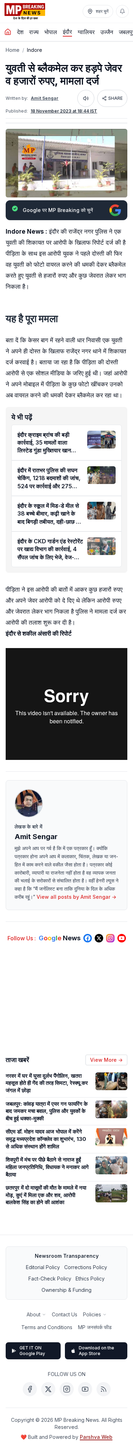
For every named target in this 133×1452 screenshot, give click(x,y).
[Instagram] (67, 1389)
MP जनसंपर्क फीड (95, 1327)
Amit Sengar (45, 98)
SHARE (115, 98)
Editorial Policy (43, 1267)
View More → (106, 1060)
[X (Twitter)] (48, 1389)
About (33, 1314)
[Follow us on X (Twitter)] (99, 938)
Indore (34, 50)
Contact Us (64, 1314)
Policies (92, 1314)
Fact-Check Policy (49, 1279)
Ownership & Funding (66, 1290)
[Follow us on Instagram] (110, 938)
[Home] (7, 32)
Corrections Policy (85, 1267)
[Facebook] (30, 1389)
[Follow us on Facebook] (87, 938)
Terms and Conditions (46, 1327)
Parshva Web (96, 1437)
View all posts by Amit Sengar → (76, 897)
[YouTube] (85, 1389)
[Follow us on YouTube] (121, 938)
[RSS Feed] (103, 1389)
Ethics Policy (90, 1279)
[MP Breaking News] (24, 11)
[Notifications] (122, 11)
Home (13, 50)
